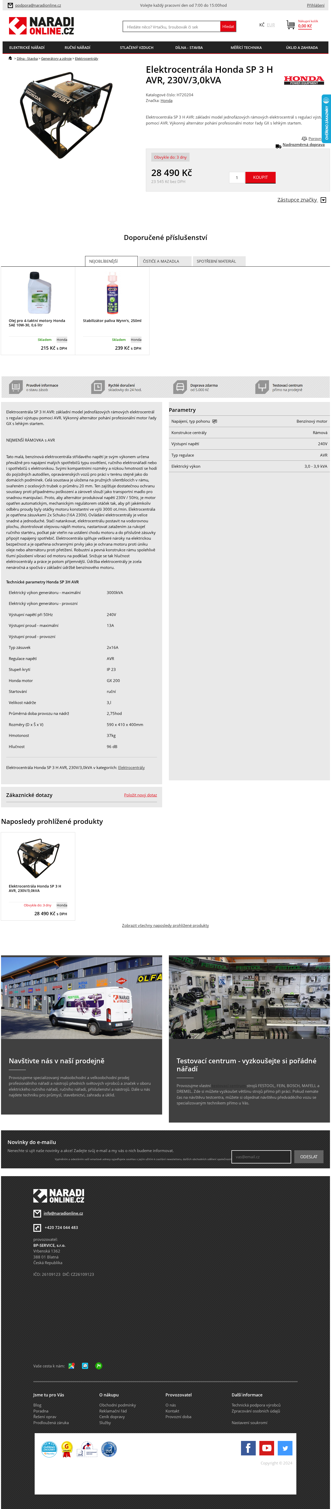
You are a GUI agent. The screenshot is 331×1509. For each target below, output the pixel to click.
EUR (271, 25)
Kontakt (172, 1410)
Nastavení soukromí (249, 1422)
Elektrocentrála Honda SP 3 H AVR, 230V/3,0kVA (35, 888)
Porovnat (317, 138)
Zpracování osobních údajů (256, 1410)
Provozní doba (178, 1416)
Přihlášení (316, 5)
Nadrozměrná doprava (304, 144)
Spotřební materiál (216, 261)
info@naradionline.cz (63, 1213)
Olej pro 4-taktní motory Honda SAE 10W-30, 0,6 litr (37, 322)
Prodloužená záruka (51, 1422)
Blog (37, 1405)
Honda (166, 100)
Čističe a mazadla (161, 261)
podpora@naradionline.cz (38, 5)
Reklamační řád (113, 1410)
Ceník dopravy (112, 1416)
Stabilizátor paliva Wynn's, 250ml (112, 320)
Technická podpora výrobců (256, 1405)
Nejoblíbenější (103, 261)
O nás (171, 1405)
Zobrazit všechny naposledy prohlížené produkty (165, 925)
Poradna (40, 1410)
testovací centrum (229, 1085)
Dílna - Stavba (27, 58)
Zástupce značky (297, 199)
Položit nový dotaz (140, 794)
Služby (105, 1422)
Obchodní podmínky (117, 1405)
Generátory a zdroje (56, 58)
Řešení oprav (44, 1416)
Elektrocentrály (86, 58)
